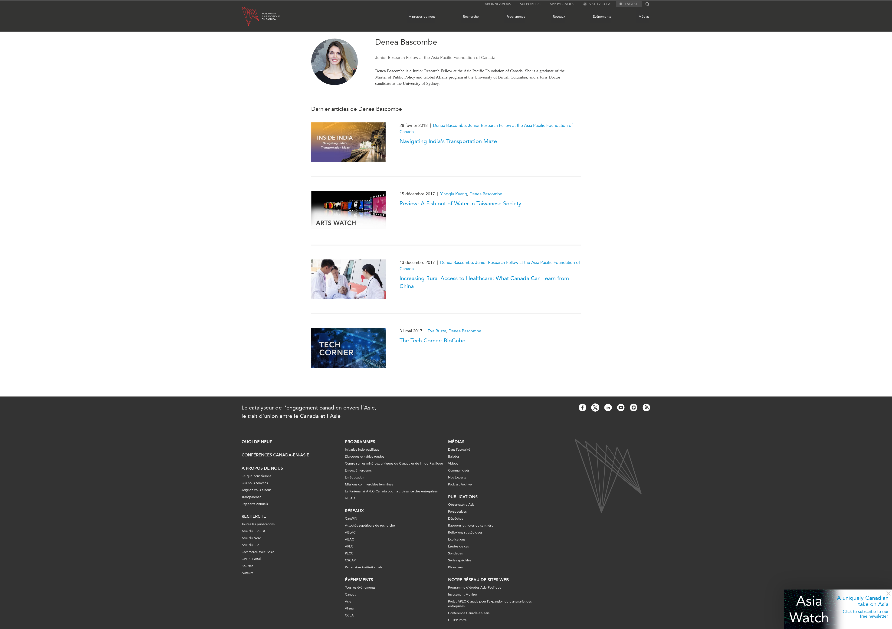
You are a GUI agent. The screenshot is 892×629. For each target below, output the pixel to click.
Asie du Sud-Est (253, 531)
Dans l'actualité (459, 450)
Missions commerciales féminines (369, 484)
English (632, 4)
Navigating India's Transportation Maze (448, 141)
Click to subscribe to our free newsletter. (866, 614)
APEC (349, 546)
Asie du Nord (251, 538)
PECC (349, 553)
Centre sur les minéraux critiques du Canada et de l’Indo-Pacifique (394, 463)
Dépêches (455, 519)
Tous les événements (360, 588)
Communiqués (458, 470)
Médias (644, 17)
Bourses (247, 566)
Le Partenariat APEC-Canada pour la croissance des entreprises (391, 491)
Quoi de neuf (257, 441)
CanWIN (351, 519)
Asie (348, 601)
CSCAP (350, 560)
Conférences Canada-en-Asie (275, 455)
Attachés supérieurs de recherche (370, 525)
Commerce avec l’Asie (258, 552)
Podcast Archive (460, 484)
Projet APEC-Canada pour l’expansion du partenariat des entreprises (490, 604)
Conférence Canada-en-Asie (469, 613)
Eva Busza (437, 331)
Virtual (349, 608)
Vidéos (453, 463)
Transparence (251, 497)
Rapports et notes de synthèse (470, 525)
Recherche (471, 17)
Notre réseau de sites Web (478, 579)
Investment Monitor (462, 594)
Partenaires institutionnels (363, 567)
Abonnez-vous (498, 4)
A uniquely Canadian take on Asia (863, 601)
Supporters (530, 4)
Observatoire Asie (461, 505)
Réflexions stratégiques (465, 532)
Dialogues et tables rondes (364, 457)
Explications (456, 539)
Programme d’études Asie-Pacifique (474, 588)
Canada (350, 594)
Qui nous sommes (255, 483)
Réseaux (559, 17)
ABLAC (350, 532)
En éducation (354, 477)
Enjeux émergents (358, 470)
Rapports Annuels (255, 504)
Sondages (455, 553)
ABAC (349, 539)
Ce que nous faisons (256, 476)
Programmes (515, 17)
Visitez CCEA (599, 4)
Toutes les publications (258, 524)
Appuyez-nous (562, 4)
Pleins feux (456, 567)
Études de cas (458, 546)
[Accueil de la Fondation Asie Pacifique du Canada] (250, 16)
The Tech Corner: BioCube (432, 340)
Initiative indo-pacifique (362, 450)
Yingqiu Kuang (453, 194)
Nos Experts (457, 477)
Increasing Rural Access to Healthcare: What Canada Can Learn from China (484, 282)
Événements (602, 17)
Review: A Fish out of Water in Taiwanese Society (460, 203)
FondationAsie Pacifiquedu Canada (271, 16)
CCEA (349, 615)
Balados (453, 457)
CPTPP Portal (251, 559)
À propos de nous (422, 17)
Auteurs (247, 573)
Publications (463, 496)
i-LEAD (350, 498)
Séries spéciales (459, 560)
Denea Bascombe (485, 194)
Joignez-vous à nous (256, 490)
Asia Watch (809, 609)
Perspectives (457, 512)
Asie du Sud (250, 545)
